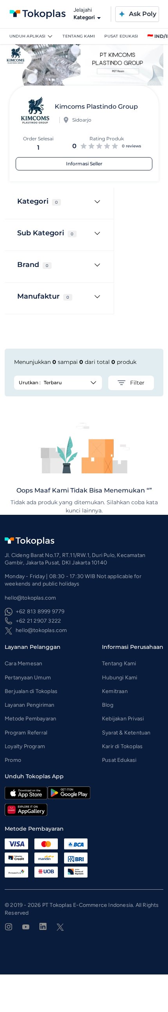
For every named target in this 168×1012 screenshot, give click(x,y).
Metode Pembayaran (30, 718)
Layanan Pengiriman (30, 705)
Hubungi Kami (119, 677)
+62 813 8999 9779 (40, 611)
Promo (13, 760)
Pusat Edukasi (121, 36)
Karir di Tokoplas (122, 746)
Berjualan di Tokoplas (31, 691)
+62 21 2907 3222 (38, 621)
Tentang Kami (79, 36)
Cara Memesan (23, 663)
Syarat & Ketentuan (126, 732)
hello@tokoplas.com (41, 630)
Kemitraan (115, 691)
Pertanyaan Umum (28, 677)
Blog (107, 705)
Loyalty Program (25, 746)
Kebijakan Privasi (123, 718)
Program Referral (26, 732)
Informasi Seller (84, 164)
